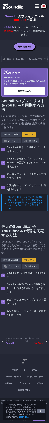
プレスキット (24, 383)
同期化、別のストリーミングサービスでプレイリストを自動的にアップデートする (26, 200)
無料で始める (24, 46)
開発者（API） (24, 390)
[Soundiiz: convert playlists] (24, 361)
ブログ (15, 370)
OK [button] (41, 411)
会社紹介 (9, 383)
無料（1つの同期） (11, 134)
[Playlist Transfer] (13, 6)
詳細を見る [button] (24, 417)
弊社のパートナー (35, 377)
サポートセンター (14, 377)
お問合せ (40, 383)
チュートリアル (30, 370)
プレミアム (29, 134)
